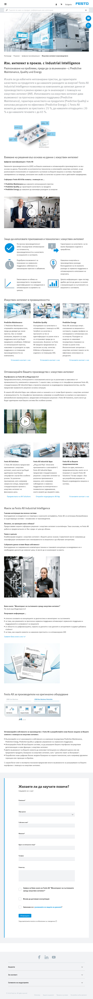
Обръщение (22, 812)
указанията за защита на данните (48, 907)
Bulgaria (68, 4)
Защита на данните (48, 995)
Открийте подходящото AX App (48, 496)
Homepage (7, 56)
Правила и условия (62, 995)
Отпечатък (37, 995)
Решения (16, 56)
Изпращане (24, 915)
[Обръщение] (47, 814)
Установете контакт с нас (21, 360)
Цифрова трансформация (31, 56)
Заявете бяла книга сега (13, 636)
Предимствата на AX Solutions (19, 496)
